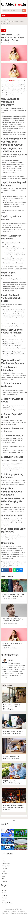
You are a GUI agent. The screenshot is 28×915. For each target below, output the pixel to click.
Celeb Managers (6, 863)
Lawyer (3, 876)
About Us (4, 890)
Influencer (4, 873)
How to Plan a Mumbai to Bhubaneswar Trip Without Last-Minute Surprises (13, 707)
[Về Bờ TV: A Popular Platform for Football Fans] (14, 634)
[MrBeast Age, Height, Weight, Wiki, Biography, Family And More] (14, 610)
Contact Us (4, 892)
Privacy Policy (5, 897)
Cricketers (4, 868)
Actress (4, 861)
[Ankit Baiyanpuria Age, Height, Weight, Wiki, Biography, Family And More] (14, 585)
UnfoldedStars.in (10, 909)
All (4, 30)
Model (3, 878)
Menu (3, 15)
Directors (4, 871)
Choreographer (5, 866)
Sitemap (4, 900)
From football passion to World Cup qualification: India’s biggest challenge (13, 807)
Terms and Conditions (7, 902)
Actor (3, 858)
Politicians (4, 881)
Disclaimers (4, 895)
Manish (3, 42)
